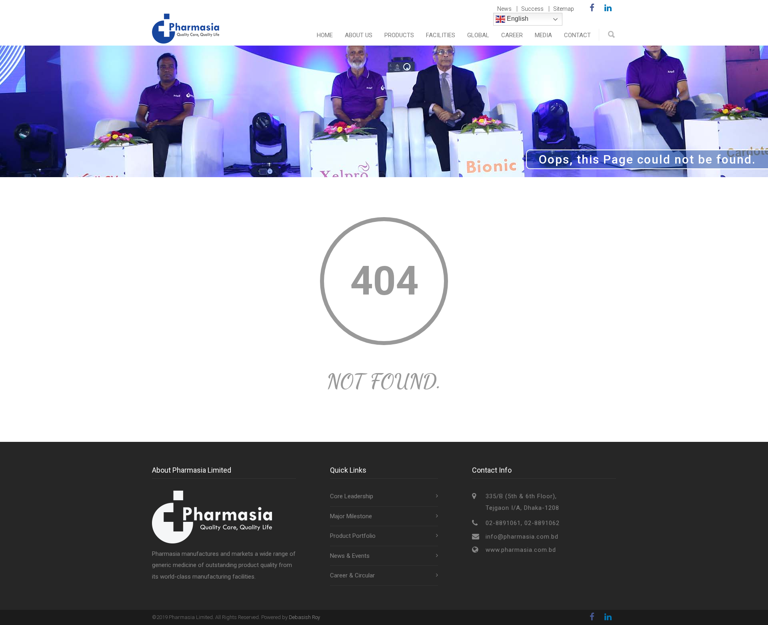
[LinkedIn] (608, 8)
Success (532, 9)
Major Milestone (351, 516)
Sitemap (563, 9)
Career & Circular (352, 575)
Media (543, 35)
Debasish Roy (304, 617)
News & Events (350, 555)
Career (512, 35)
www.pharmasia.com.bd (521, 549)
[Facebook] (592, 8)
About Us (358, 35)
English (516, 18)
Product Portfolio (353, 535)
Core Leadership (351, 496)
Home (325, 35)
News (504, 9)
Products (399, 35)
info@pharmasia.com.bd (522, 536)
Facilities (440, 35)
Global (478, 35)
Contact (577, 35)
